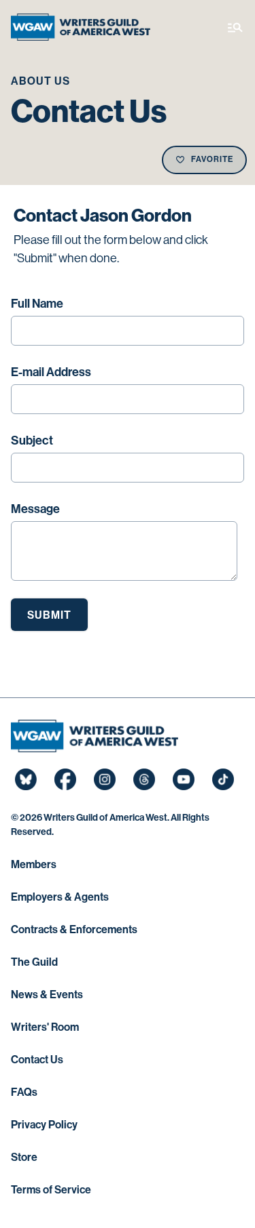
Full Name (37, 303)
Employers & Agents (60, 897)
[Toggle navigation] (235, 27)
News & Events (47, 994)
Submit (49, 615)
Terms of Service (51, 1189)
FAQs (24, 1092)
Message (35, 509)
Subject (32, 440)
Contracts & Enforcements (74, 929)
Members (33, 864)
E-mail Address (51, 372)
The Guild (34, 962)
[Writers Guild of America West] (80, 27)
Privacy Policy (44, 1124)
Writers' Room (45, 1027)
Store (24, 1157)
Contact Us (37, 1059)
